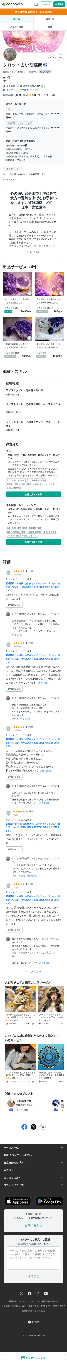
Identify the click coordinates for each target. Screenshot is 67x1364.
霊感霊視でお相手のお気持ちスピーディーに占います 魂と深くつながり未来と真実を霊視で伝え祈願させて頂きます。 (33, 587)
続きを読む (17, 634)
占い (8, 579)
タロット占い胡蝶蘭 (22, 65)
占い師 (39, 390)
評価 (50, 26)
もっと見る (34, 251)
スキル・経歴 (16, 26)
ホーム (16, 18)
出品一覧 (50, 18)
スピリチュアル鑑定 (22, 579)
